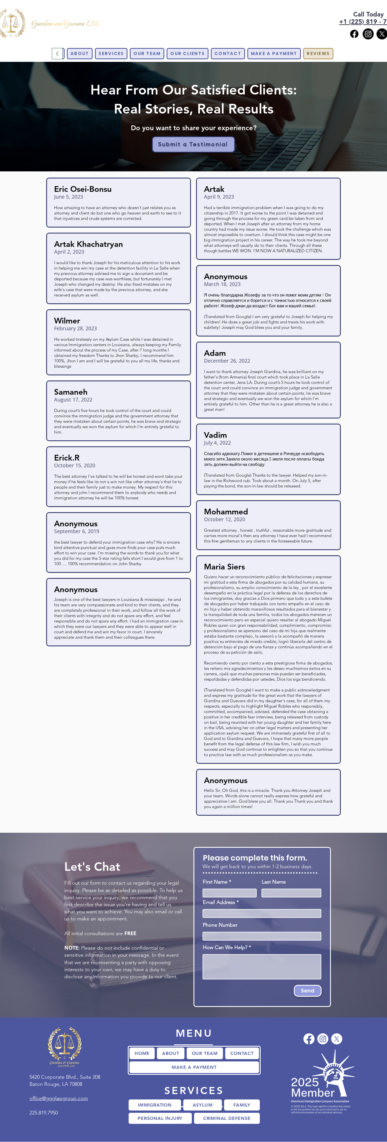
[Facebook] (354, 33)
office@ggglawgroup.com (58, 1098)
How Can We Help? (225, 947)
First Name (215, 881)
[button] (111, 53)
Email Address (219, 902)
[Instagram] (368, 33)
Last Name (274, 881)
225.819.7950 (43, 1113)
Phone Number (220, 925)
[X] (336, 1038)
